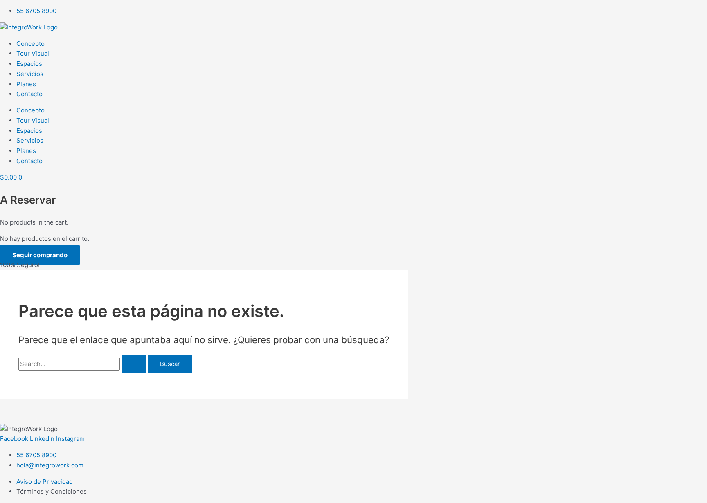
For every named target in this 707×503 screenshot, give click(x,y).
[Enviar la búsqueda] (134, 364)
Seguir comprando (40, 255)
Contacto (29, 94)
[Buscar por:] (83, 364)
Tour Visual (32, 53)
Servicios (29, 74)
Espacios (29, 63)
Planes (26, 84)
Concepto (30, 43)
